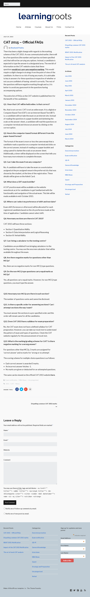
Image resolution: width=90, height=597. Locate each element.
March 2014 (69, 139)
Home (18, 27)
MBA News (23, 380)
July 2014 (68, 129)
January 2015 (69, 100)
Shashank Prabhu (17, 48)
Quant (67, 180)
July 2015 (68, 76)
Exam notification (11, 380)
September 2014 (71, 119)
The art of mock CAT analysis (75, 64)
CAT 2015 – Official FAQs (73, 40)
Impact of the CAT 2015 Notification (16, 547)
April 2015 (68, 90)
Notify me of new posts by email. (17, 514)
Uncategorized (33, 380)
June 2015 (68, 81)
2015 (7, 384)
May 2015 (68, 86)
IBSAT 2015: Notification (73, 52)
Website (7, 450)
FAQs (59, 27)
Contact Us (69, 27)
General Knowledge (72, 165)
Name (6, 430)
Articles (28, 27)
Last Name (72, 553)
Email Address (72, 538)
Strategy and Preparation (74, 184)
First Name (72, 545)
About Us (49, 27)
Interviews (69, 170)
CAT (12, 384)
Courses (38, 27)
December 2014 (70, 105)
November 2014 (70, 110)
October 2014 (70, 115)
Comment (7, 460)
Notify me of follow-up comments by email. (20, 509)
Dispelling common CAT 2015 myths (16, 538)
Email (6, 440)
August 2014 (69, 124)
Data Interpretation (72, 151)
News (18, 384)
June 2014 (68, 134)
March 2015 (69, 95)
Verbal (67, 194)
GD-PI (67, 160)
